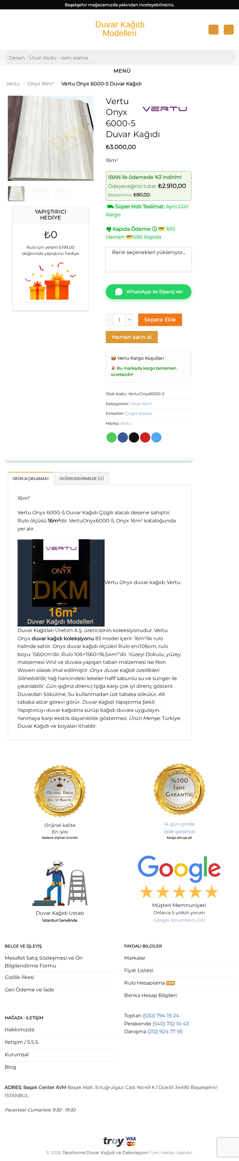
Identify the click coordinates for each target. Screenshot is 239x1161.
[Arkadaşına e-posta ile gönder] (134, 437)
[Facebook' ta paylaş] (123, 437)
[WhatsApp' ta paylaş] (111, 437)
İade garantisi (179, 831)
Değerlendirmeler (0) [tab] (81, 478)
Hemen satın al (132, 337)
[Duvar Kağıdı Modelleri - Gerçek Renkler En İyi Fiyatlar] (119, 29)
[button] (8, 29)
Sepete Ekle (160, 320)
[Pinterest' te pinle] (145, 437)
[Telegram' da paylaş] (156, 437)
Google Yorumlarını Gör (179, 920)
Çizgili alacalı (138, 413)
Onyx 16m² (40, 84)
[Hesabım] (213, 30)
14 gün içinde (179, 824)
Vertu (13, 84)
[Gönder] (227, 57)
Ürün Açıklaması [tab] (31, 478)
